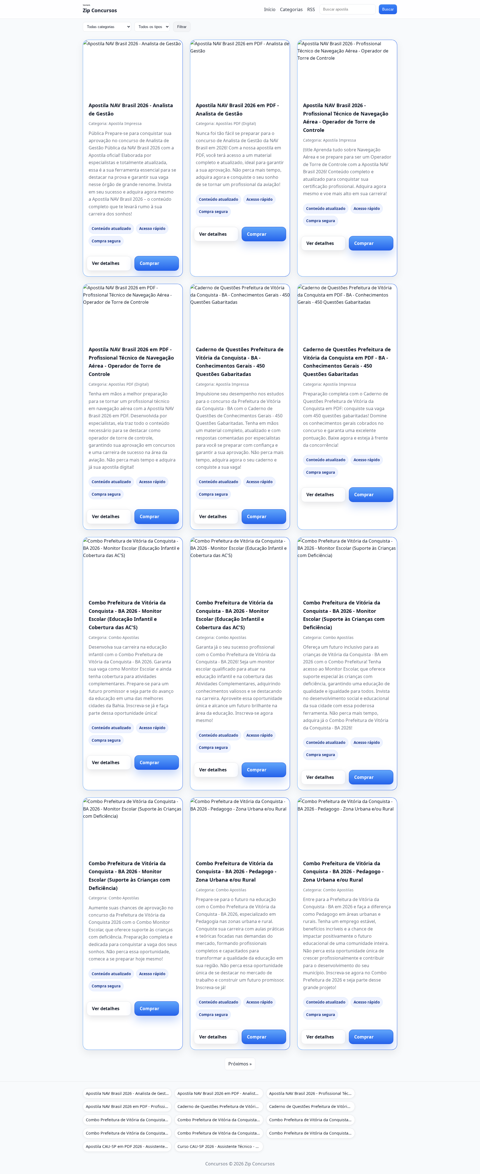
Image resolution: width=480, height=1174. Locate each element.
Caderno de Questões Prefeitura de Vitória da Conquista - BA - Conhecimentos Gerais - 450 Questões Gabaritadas (220, 1106)
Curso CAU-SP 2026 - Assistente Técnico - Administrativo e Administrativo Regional (220, 1146)
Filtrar (181, 27)
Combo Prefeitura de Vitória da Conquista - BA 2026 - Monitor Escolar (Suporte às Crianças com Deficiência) (312, 1119)
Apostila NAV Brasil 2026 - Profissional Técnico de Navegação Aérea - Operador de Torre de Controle (312, 1093)
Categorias (291, 9)
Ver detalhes (105, 263)
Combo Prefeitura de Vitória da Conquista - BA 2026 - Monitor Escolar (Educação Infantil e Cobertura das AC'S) (129, 1119)
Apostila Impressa (125, 123)
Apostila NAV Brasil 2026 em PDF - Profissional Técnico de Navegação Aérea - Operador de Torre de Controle (129, 1106)
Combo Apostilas (124, 637)
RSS (311, 9)
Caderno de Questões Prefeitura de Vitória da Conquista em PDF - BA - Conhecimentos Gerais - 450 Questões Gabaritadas (312, 1106)
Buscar (388, 9)
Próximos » (240, 1064)
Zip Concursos (100, 10)
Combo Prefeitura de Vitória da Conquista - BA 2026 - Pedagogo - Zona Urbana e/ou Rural (236, 871)
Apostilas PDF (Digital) (236, 123)
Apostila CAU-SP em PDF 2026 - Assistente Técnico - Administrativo (129, 1146)
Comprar (149, 263)
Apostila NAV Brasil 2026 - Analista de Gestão (128, 1093)
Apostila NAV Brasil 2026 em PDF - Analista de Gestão (220, 1093)
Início (270, 9)
